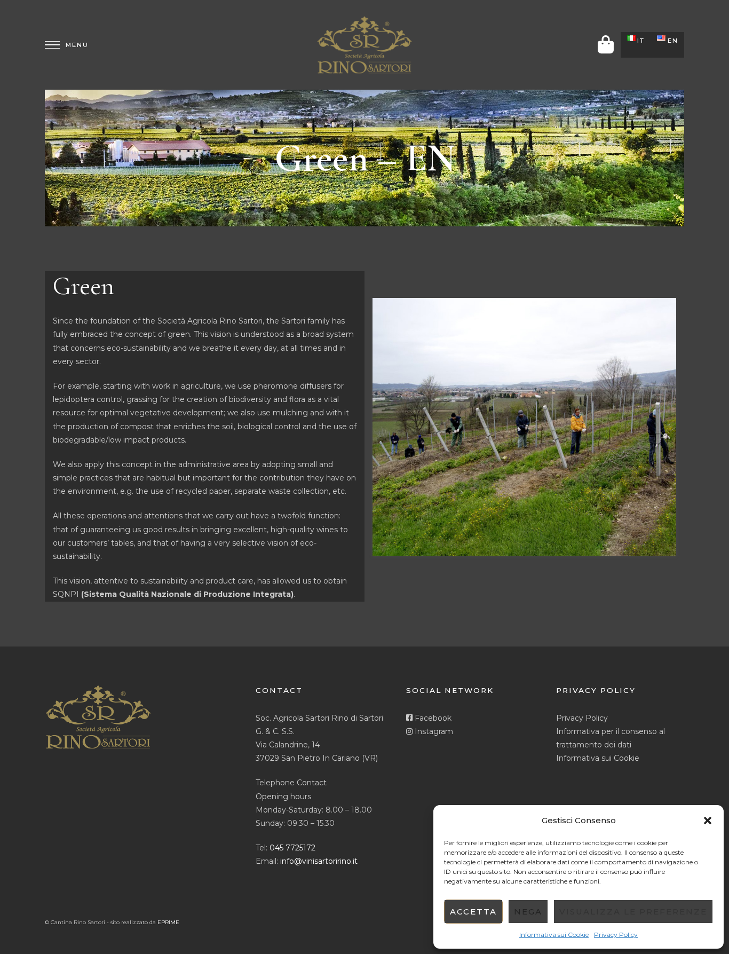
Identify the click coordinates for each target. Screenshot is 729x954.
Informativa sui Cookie (554, 935)
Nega (528, 911)
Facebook (432, 718)
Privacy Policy (616, 935)
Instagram (433, 731)
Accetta (473, 911)
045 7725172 (292, 848)
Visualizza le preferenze (633, 911)
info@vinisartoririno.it (319, 861)
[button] (707, 820)
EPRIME (168, 922)
